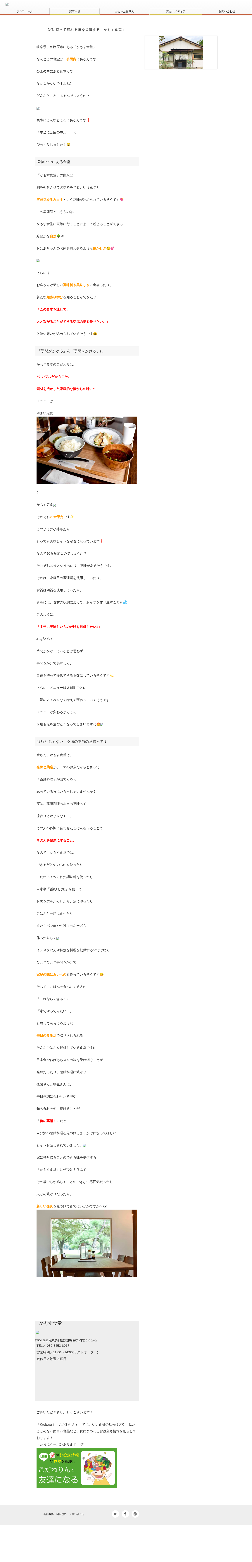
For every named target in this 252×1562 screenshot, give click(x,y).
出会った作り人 (124, 11)
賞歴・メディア (175, 11)
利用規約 (61, 1514)
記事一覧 (74, 11)
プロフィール (24, 11)
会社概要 (48, 1514)
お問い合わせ (227, 11)
